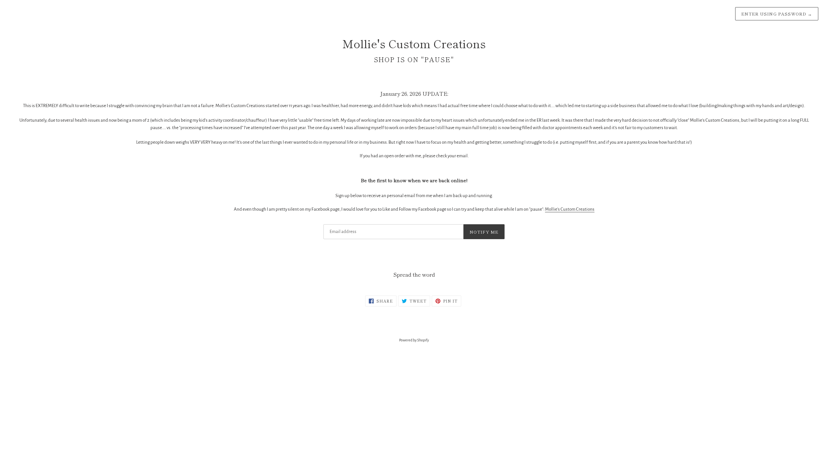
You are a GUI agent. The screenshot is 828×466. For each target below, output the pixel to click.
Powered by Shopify (414, 340)
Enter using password (776, 14)
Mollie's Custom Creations (569, 209)
